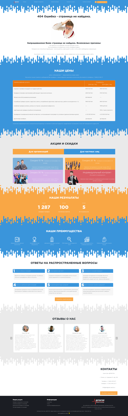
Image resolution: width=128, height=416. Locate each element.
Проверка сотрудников (38, 1)
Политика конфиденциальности (53, 405)
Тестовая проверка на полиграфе (20, 407)
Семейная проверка (87, 1)
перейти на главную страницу (48, 54)
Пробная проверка (55, 1)
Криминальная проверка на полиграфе (21, 405)
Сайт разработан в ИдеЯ (63, 413)
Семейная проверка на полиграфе (20, 403)
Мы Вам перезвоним (109, 393)
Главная (24, 1)
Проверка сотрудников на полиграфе (20, 402)
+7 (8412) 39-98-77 (102, 2)
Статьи (48, 403)
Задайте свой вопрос (64, 299)
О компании (49, 402)
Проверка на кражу (71, 1)
